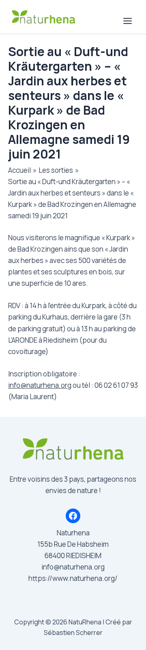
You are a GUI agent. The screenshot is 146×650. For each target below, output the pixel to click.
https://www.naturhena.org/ (73, 578)
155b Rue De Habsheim (73, 544)
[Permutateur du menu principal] (128, 21)
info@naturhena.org (39, 385)
